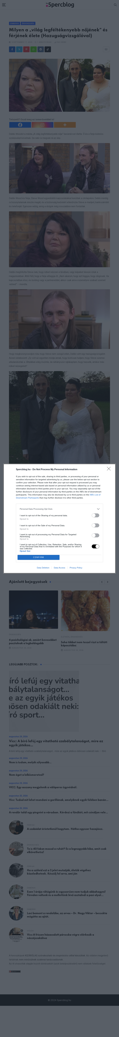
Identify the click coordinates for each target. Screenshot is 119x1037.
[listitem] (59, 509)
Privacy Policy (76, 568)
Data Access (59, 568)
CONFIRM (38, 557)
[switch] (95, 515)
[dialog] (59, 518)
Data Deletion (43, 568)
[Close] (109, 469)
